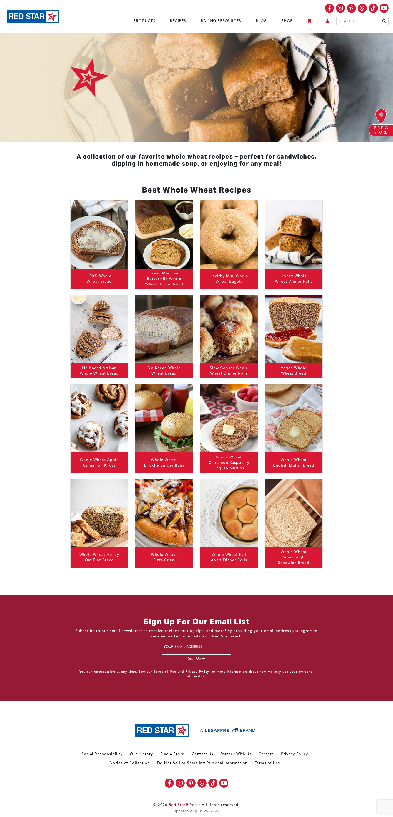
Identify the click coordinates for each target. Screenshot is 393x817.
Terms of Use (165, 672)
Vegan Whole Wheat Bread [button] (294, 371)
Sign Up (194, 658)
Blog (261, 21)
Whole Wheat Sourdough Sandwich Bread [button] (293, 557)
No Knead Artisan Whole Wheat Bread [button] (99, 371)
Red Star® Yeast (185, 805)
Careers (266, 754)
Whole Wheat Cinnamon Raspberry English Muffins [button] (229, 462)
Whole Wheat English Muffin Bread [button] (293, 463)
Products (144, 21)
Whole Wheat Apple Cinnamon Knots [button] (99, 463)
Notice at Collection (130, 763)
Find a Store (172, 754)
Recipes (178, 21)
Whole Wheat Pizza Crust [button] (164, 557)
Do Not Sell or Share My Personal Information (202, 763)
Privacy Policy (197, 672)
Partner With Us (236, 754)
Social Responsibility (102, 754)
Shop (287, 21)
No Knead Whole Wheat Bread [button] (164, 371)
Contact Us (202, 754)
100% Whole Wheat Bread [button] (99, 279)
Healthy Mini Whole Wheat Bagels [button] (229, 279)
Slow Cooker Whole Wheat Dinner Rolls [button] (229, 371)
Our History (141, 754)
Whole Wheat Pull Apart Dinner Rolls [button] (229, 557)
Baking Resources (221, 21)
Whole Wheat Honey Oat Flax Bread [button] (99, 557)
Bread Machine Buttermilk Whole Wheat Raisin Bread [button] (164, 279)
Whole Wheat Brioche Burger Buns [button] (164, 463)
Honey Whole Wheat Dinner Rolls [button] (294, 279)
